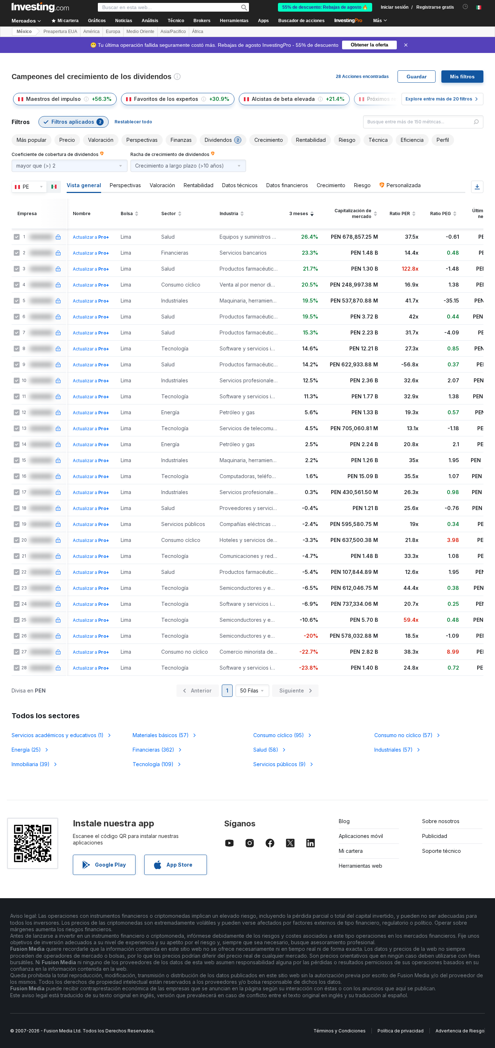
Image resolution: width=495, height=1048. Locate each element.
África (197, 31)
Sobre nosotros (440, 821)
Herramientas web (360, 866)
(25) (26, 750)
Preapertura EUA (60, 31)
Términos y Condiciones (339, 1030)
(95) (278, 735)
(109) (153, 764)
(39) (31, 764)
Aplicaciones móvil (361, 836)
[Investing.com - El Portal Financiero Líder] (40, 7)
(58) (265, 750)
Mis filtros (462, 76)
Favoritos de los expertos (166, 99)
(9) (279, 764)
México (24, 31)
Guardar (417, 76)
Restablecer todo (133, 121)
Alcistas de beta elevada (283, 99)
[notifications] (465, 6)
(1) (58, 735)
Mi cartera (351, 851)
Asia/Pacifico (173, 31)
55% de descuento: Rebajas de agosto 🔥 (325, 7)
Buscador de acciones (301, 20)
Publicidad (434, 836)
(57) (161, 735)
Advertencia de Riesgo (460, 1030)
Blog (344, 821)
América (91, 31)
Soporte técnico (441, 851)
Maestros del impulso (53, 99)
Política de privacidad (401, 1030)
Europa (113, 31)
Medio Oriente (140, 31)
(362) (153, 750)
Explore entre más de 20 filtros (438, 99)
